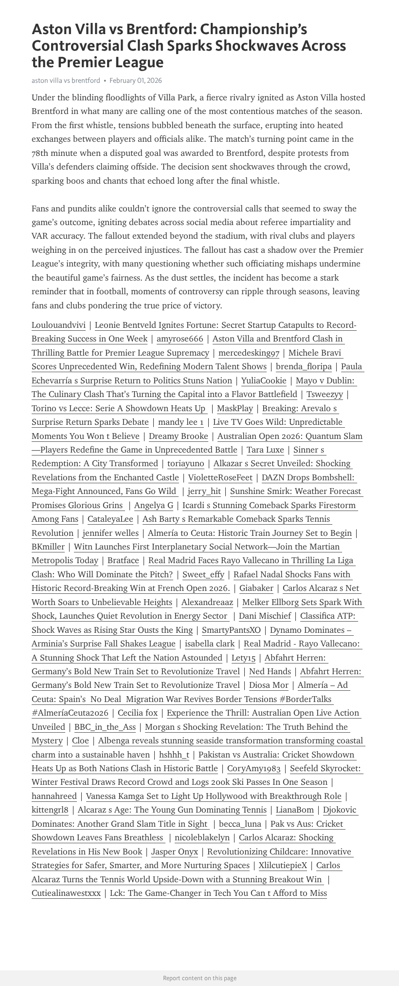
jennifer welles (111, 533)
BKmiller (48, 546)
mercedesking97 (248, 352)
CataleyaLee (110, 518)
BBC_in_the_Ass (105, 726)
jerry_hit (204, 491)
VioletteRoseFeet (220, 477)
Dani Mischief (265, 615)
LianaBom (295, 809)
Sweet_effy (203, 574)
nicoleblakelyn (202, 837)
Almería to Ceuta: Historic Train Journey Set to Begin (250, 533)
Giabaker (256, 588)
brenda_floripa (304, 366)
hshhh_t (174, 754)
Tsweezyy (325, 394)
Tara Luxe (265, 449)
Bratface (123, 560)
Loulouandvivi (59, 325)
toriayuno (185, 463)
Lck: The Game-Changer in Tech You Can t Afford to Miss (218, 893)
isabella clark (210, 643)
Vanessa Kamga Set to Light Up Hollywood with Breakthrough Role (214, 796)
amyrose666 (180, 338)
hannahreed (54, 796)
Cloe (80, 740)
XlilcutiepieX (283, 865)
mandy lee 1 (181, 422)
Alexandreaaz (207, 602)
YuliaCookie (264, 380)
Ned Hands (270, 671)
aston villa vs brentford (66, 80)
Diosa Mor (269, 685)
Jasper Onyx (174, 851)
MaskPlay (235, 408)
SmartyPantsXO (231, 630)
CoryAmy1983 (254, 768)
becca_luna (240, 823)
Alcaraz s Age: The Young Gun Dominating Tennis (172, 809)
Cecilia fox (138, 712)
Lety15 (243, 657)
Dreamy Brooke (178, 436)
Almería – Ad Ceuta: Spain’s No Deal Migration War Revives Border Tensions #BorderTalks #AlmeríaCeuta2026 (191, 699)
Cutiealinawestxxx (66, 893)
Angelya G (153, 505)
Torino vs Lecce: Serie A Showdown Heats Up (120, 408)
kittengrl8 (50, 809)
